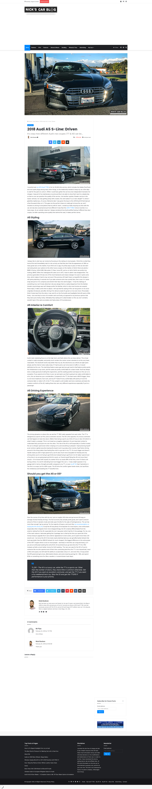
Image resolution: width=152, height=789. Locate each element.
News (27, 47)
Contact (125, 781)
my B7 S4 (74, 464)
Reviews (33, 47)
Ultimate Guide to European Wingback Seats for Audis (39, 771)
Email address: (101, 706)
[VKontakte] (75, 591)
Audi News (36, 121)
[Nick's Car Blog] (41, 11)
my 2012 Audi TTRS (43, 187)
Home (30, 121)
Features (45, 47)
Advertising (83, 47)
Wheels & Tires (73, 47)
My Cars (90, 47)
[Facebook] (50, 142)
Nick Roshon (33, 137)
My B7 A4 (104, 781)
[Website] (40, 612)
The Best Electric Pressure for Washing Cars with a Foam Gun (41, 751)
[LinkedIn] (59, 142)
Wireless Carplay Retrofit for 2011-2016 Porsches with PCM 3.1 (42, 760)
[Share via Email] (67, 142)
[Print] (84, 591)
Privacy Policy (50, 781)
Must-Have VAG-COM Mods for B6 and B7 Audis (38, 768)
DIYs (39, 47)
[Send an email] (37, 137)
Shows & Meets (55, 47)
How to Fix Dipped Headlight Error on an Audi (37, 748)
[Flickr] (44, 612)
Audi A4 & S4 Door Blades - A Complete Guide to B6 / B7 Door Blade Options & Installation (49, 774)
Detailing (64, 47)
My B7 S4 (98, 781)
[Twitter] (54, 142)
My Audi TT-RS (90, 781)
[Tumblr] (63, 591)
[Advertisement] (76, 31)
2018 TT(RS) (70, 208)
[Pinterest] (67, 591)
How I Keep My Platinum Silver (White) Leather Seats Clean (41, 763)
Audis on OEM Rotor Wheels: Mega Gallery (36, 757)
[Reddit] (63, 142)
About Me (27, 754)
